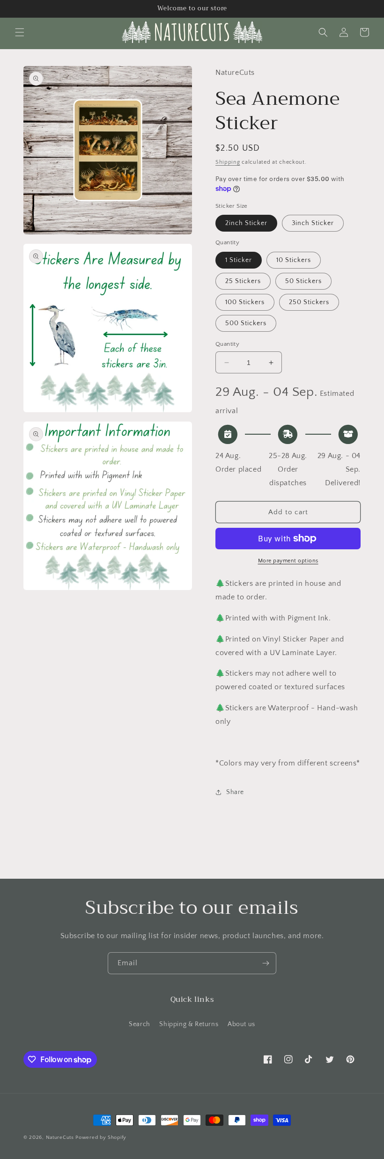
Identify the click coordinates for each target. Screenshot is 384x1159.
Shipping (227, 162)
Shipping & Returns (188, 1024)
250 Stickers (309, 302)
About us (241, 1024)
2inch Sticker (246, 223)
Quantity (227, 344)
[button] (19, 32)
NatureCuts (60, 1137)
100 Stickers (245, 302)
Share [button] (235, 792)
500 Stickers (245, 323)
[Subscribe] (265, 963)
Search (139, 1024)
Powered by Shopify (100, 1137)
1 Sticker (238, 260)
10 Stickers (293, 260)
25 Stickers (243, 281)
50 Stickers (303, 281)
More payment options (288, 561)
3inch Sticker (313, 223)
